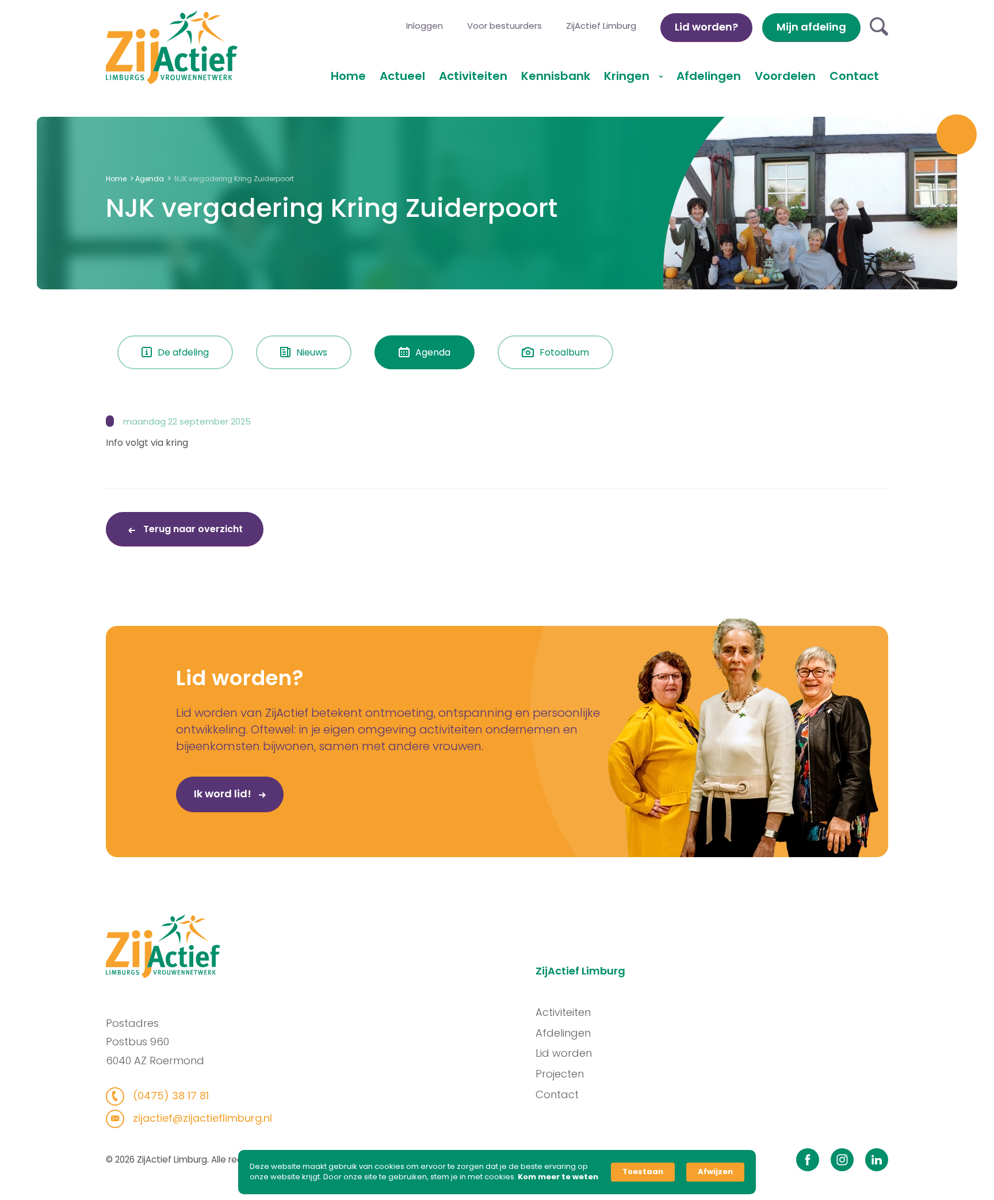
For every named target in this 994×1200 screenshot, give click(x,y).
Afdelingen (708, 76)
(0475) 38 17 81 (169, 1095)
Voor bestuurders (504, 26)
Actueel (402, 76)
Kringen (628, 76)
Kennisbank (555, 76)
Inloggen (424, 26)
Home (348, 76)
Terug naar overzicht (192, 529)
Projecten (560, 1074)
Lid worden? (706, 27)
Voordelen (785, 76)
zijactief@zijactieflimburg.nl (201, 1118)
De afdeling (183, 352)
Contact (854, 76)
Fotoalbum (564, 352)
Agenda (149, 179)
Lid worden (564, 1053)
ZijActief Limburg (601, 26)
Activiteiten (473, 76)
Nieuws (311, 352)
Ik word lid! (224, 793)
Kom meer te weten (558, 1177)
